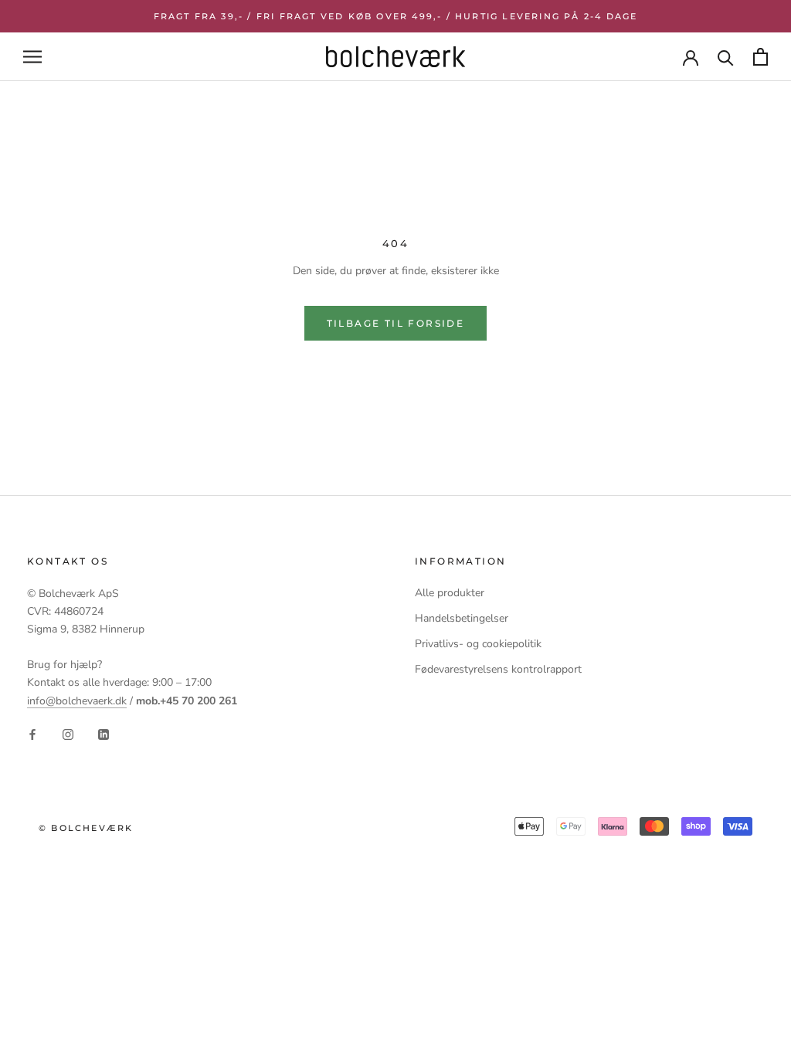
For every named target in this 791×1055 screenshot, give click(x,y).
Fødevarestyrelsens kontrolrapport (498, 669)
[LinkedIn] (103, 734)
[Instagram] (68, 734)
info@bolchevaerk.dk (77, 701)
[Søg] (726, 57)
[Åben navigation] (32, 56)
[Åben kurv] (760, 57)
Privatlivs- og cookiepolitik (478, 643)
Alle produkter (449, 592)
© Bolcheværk (86, 828)
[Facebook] (32, 734)
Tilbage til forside (396, 323)
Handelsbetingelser (461, 618)
